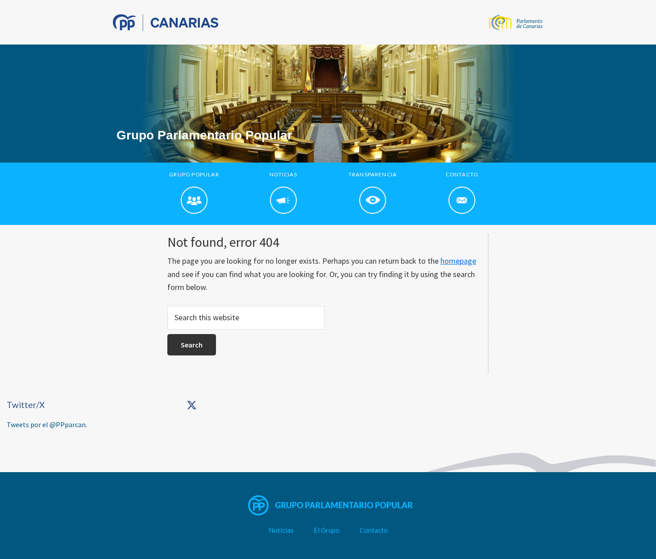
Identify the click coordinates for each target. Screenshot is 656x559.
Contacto (374, 530)
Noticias (281, 530)
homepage (458, 261)
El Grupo (327, 530)
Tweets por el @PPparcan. (47, 424)
